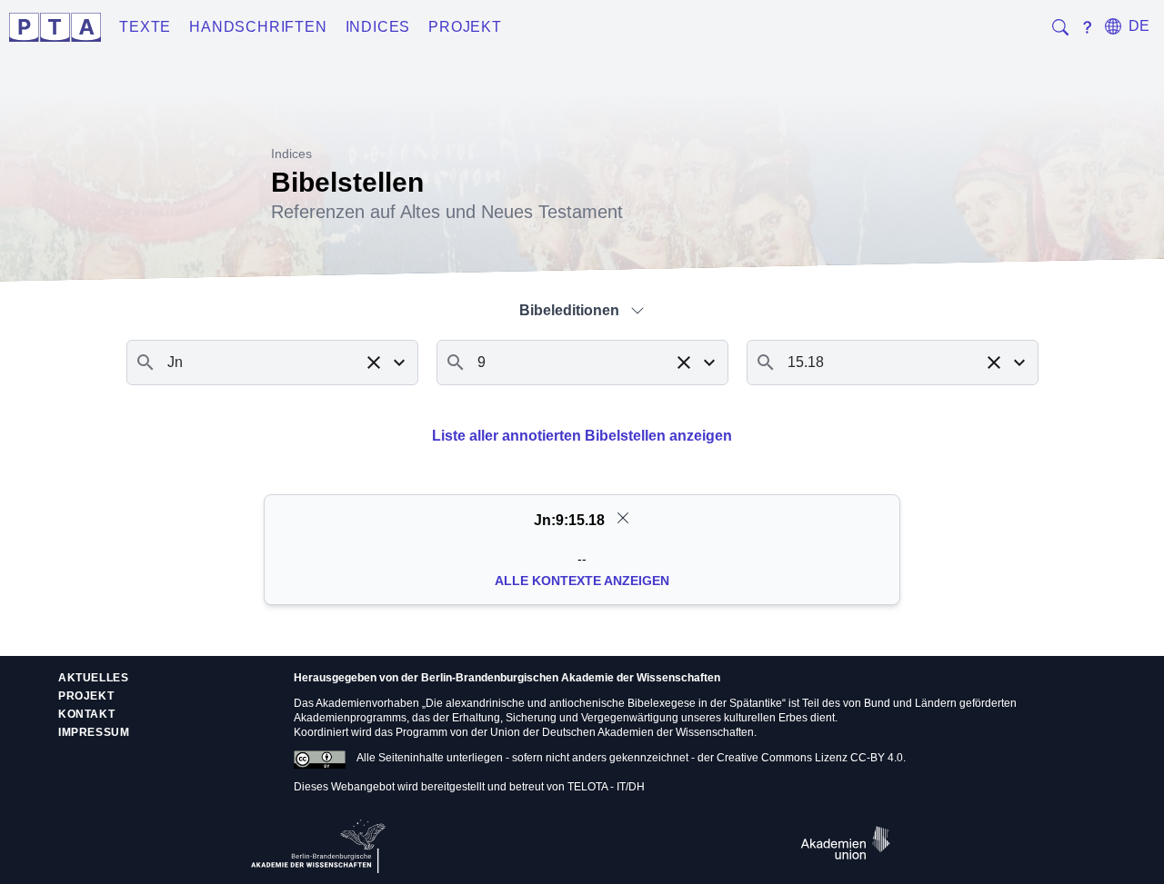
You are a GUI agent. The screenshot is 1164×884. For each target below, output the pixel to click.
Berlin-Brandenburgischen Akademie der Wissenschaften (570, 677)
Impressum (93, 732)
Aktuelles (93, 677)
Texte (145, 27)
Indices (378, 27)
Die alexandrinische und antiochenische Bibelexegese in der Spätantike (604, 703)
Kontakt (86, 714)
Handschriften (257, 27)
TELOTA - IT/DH (606, 786)
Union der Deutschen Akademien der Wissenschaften (622, 732)
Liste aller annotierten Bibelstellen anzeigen (582, 435)
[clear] (623, 518)
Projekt (465, 27)
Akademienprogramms (350, 717)
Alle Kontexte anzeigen (582, 580)
